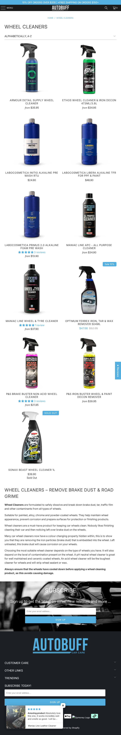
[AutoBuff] (60, 8)
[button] (25, 252)
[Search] (106, 8)
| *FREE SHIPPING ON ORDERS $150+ (77, 2)
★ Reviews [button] (118, 370)
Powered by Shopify (69, 727)
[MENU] (1, 8)
